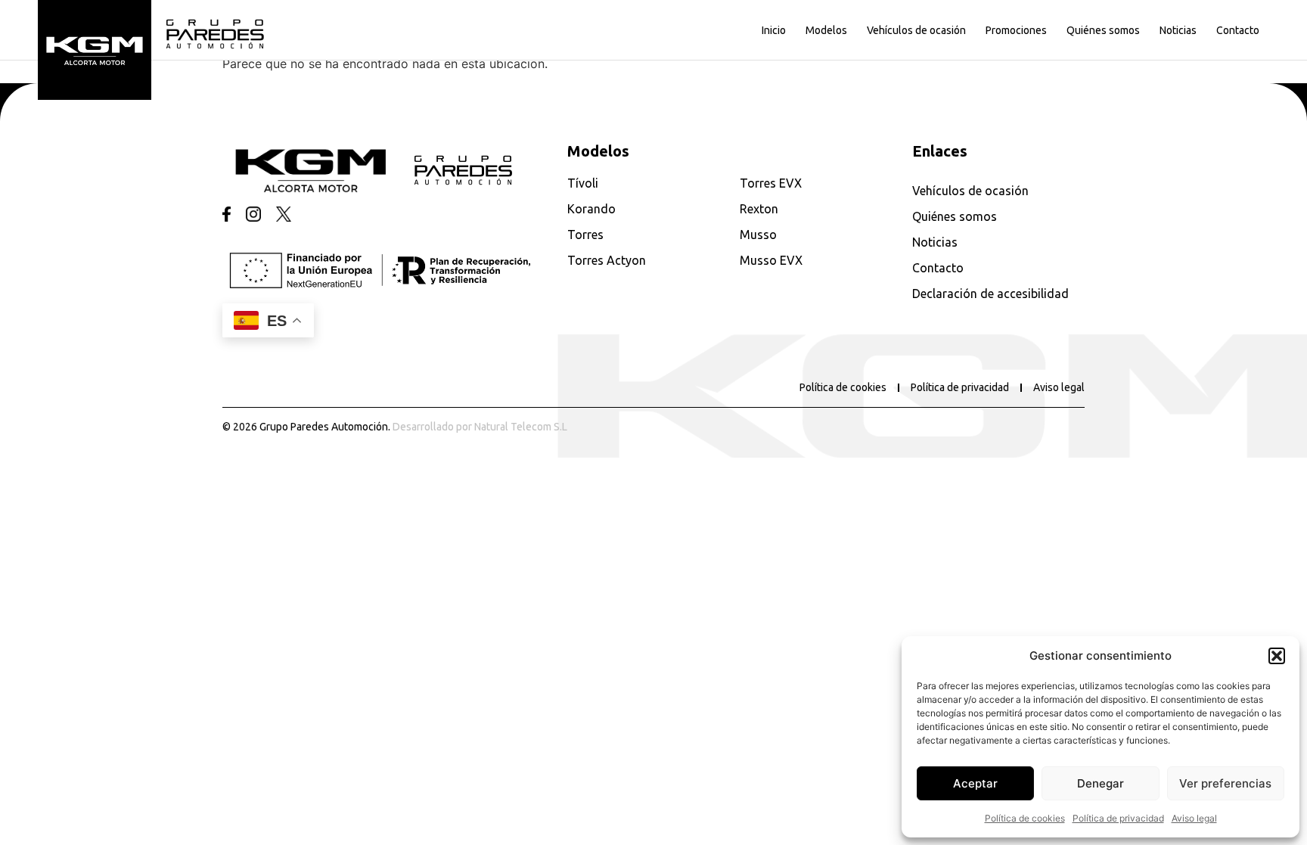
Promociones (1016, 30)
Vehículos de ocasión (916, 30)
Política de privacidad (1118, 818)
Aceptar (975, 783)
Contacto (1237, 30)
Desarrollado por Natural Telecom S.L (480, 427)
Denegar (1100, 783)
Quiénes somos (1103, 30)
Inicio (774, 30)
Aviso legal (1194, 818)
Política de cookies (1025, 818)
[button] (1276, 655)
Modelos (826, 30)
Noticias (1178, 30)
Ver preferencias (1225, 783)
